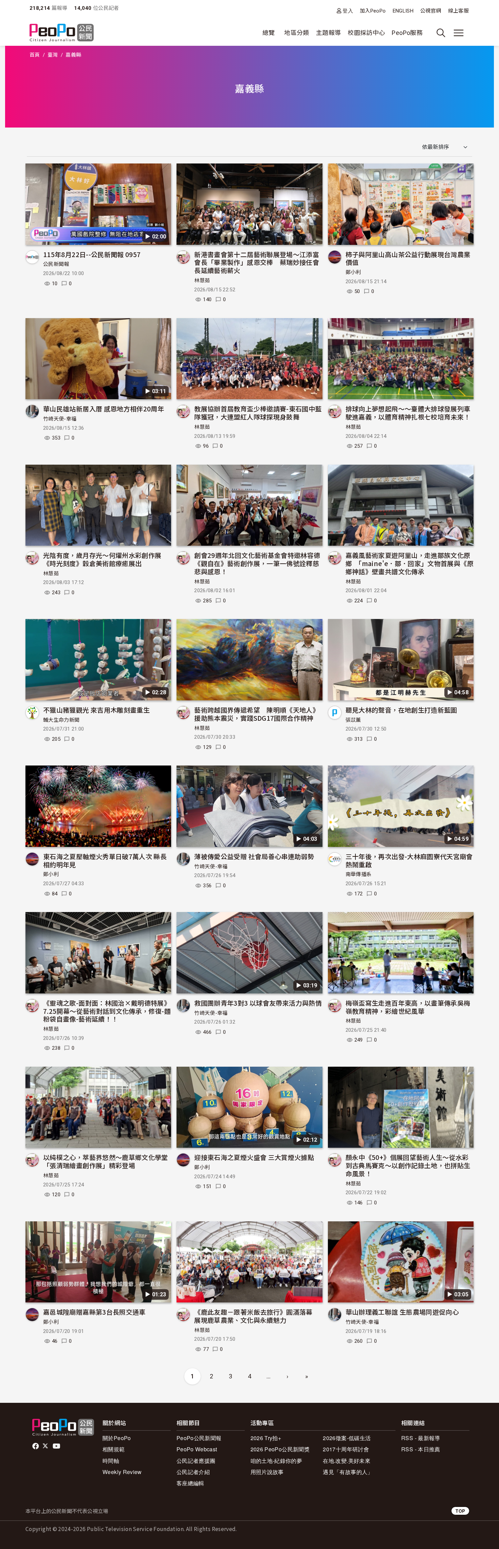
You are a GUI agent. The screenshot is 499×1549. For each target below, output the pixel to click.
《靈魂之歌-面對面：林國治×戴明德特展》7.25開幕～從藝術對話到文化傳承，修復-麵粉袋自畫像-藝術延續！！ (107, 1011)
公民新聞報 (56, 264)
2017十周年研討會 (346, 1449)
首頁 (35, 55)
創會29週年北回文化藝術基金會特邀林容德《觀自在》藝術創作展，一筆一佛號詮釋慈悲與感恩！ (257, 563)
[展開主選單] (458, 33)
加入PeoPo (373, 11)
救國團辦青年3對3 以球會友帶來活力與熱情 (258, 1002)
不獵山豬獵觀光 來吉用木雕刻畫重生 (96, 709)
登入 (348, 10)
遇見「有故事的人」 (348, 1472)
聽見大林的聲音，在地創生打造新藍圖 (401, 709)
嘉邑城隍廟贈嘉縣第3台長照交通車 (94, 1311)
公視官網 (430, 11)
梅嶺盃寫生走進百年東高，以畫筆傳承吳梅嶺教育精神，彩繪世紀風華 (408, 1006)
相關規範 (114, 1449)
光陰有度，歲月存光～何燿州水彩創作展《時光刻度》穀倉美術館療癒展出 (102, 559)
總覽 (268, 32)
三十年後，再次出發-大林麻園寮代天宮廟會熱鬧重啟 (409, 860)
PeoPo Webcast (197, 1449)
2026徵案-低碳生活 (347, 1438)
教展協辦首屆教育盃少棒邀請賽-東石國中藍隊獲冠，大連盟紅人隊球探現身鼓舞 (257, 412)
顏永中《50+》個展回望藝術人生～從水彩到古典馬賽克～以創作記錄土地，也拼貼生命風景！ (408, 1165)
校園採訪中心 (366, 32)
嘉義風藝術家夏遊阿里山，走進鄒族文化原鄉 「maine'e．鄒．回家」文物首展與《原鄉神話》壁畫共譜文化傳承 (410, 563)
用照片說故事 (267, 1472)
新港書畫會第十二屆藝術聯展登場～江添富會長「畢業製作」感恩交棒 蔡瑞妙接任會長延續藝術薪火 (256, 262)
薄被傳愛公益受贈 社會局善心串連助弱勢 (254, 856)
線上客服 (458, 11)
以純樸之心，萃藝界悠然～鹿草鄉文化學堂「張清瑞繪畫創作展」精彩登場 (105, 1161)
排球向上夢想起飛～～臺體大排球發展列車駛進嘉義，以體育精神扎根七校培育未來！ (408, 412)
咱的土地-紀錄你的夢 (276, 1461)
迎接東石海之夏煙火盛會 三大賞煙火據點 (254, 1157)
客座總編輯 (190, 1483)
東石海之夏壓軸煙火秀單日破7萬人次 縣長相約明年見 (105, 860)
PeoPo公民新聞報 (199, 1438)
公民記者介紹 (193, 1472)
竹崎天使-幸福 (60, 419)
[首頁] (62, 33)
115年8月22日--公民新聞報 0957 (92, 254)
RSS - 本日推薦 (420, 1449)
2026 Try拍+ (266, 1438)
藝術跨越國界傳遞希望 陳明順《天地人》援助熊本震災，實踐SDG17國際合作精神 (256, 713)
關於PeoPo (117, 1438)
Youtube (57, 1446)
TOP (460, 1511)
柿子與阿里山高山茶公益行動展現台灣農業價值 (408, 258)
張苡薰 (353, 720)
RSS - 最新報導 (420, 1438)
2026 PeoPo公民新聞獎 (280, 1449)
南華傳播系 (359, 874)
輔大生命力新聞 (61, 720)
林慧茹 (202, 280)
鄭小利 (353, 272)
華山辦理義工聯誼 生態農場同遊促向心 (402, 1311)
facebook (36, 1446)
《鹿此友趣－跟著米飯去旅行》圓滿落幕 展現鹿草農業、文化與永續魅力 (256, 1315)
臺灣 (53, 55)
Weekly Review (122, 1472)
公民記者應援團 (196, 1461)
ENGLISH (403, 11)
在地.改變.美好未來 (346, 1461)
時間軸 (111, 1461)
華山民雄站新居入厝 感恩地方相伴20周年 (103, 408)
